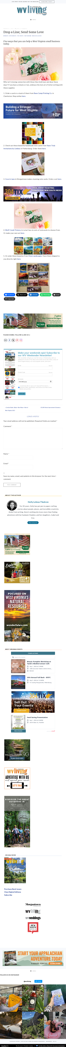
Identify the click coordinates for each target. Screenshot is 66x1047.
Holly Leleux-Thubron (38, 502)
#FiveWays (12, 36)
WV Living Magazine (33, 10)
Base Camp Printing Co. (43, 93)
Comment (7, 426)
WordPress (49, 1041)
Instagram (27, 36)
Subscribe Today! (47, 1)
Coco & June (10, 179)
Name (6, 454)
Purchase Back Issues (12, 889)
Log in (54, 1041)
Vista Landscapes (35, 256)
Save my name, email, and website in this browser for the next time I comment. (29, 477)
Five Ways (20, 36)
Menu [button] (34, 19)
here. (24, 96)
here (44, 149)
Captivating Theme (26, 1041)
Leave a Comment (21, 28)
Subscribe (8, 895)
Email (6, 463)
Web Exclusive (37, 36)
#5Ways (6, 36)
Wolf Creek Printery (13, 230)
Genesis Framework (39, 1041)
